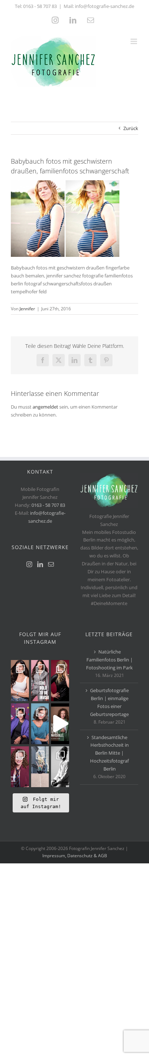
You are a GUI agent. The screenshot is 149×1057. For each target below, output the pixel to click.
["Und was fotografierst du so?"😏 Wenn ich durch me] (60, 766)
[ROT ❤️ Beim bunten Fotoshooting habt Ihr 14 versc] (60, 680)
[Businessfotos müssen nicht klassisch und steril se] (20, 723)
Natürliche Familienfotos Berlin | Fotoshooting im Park (109, 659)
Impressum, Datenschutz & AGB (74, 856)
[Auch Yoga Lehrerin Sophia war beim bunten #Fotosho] (40, 723)
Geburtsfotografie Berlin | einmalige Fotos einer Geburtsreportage (109, 702)
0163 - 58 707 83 (40, 6)
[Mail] (51, 564)
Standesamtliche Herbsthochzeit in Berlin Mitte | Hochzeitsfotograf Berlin (109, 753)
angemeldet (45, 407)
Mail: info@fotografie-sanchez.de (99, 6)
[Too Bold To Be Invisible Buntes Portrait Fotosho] (60, 723)
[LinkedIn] (40, 564)
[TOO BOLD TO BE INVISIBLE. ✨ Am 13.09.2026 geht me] (20, 766)
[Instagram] (29, 564)
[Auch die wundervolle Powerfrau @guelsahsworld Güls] (40, 680)
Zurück (130, 128)
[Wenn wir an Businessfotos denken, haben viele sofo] (40, 766)
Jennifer (27, 309)
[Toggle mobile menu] (134, 41)
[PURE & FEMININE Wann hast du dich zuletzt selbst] (20, 680)
